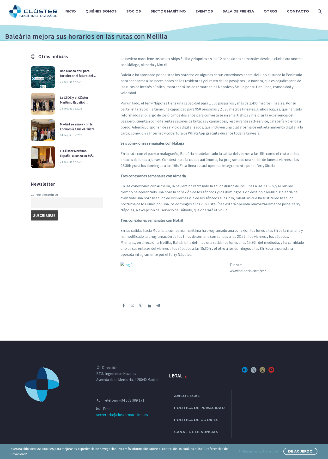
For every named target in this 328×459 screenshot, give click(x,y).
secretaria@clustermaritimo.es (122, 414)
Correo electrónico (44, 194)
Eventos (204, 11)
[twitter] (253, 371)
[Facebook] (124, 305)
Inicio (70, 11)
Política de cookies (196, 420)
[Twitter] (132, 305)
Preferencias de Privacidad (258, 451)
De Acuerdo (300, 451)
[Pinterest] (141, 305)
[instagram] (262, 371)
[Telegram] (158, 305)
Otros (270, 11)
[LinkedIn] (150, 305)
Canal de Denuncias (196, 432)
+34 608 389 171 (131, 400)
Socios (133, 11)
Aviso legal (187, 396)
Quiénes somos (101, 11)
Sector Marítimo (168, 11)
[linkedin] (245, 371)
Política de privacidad (199, 408)
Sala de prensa (238, 11)
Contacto (298, 11)
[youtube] (271, 371)
